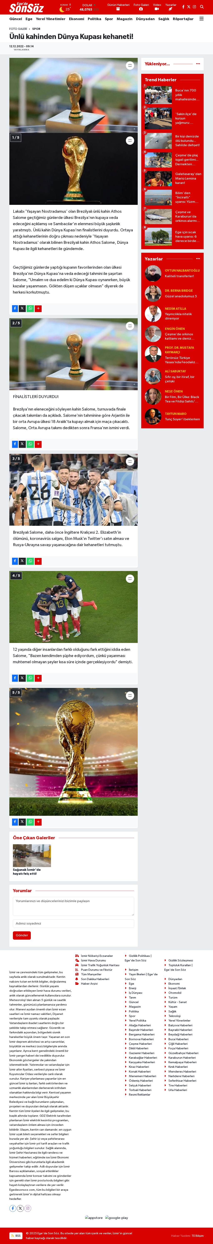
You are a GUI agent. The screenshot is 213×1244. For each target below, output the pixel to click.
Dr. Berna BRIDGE (179, 290)
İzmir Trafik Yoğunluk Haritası (100, 965)
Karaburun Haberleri (182, 1057)
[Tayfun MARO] (153, 416)
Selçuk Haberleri (140, 1085)
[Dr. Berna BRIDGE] (153, 293)
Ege (29, 19)
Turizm (172, 997)
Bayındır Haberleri (141, 1029)
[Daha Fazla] (38, 308)
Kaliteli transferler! (179, 276)
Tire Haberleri (177, 1085)
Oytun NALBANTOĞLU (182, 270)
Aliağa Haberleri (140, 1025)
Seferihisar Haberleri (182, 1080)
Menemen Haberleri (142, 1076)
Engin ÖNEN (175, 328)
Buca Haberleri (178, 1039)
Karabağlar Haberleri (143, 1057)
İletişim (133, 969)
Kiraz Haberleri (139, 1066)
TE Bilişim (198, 1235)
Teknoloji (174, 1016)
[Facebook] (12, 1208)
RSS (18, 1235)
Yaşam (172, 1006)
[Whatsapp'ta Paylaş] (30, 308)
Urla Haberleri (177, 1090)
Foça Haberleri (178, 1048)
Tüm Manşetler (91, 974)
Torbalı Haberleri (140, 1090)
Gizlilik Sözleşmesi (180, 960)
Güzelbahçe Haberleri (183, 1053)
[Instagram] (27, 1208)
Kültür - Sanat (177, 1002)
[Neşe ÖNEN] (153, 396)
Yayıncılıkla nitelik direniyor (178, 316)
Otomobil (174, 992)
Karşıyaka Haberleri (142, 1062)
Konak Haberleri (140, 1071)
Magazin (125, 19)
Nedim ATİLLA (175, 308)
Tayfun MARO (176, 413)
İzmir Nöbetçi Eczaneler (97, 955)
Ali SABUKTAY (175, 371)
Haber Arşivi (89, 983)
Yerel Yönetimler (51, 19)
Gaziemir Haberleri (141, 1053)
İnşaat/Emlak (177, 988)
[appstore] (94, 1218)
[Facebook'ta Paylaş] (15, 308)
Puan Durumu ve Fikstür (96, 969)
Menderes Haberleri (182, 1071)
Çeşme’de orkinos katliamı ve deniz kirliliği (179, 337)
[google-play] (116, 1218)
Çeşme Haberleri (140, 1043)
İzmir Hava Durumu (93, 960)
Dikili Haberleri (138, 1048)
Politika (94, 19)
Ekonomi (76, 19)
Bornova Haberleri (141, 1039)
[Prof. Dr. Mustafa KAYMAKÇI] (153, 354)
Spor (109, 19)
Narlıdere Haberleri (181, 1076)
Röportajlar (183, 19)
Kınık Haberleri (178, 1066)
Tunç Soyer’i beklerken (182, 419)
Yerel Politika (137, 1020)
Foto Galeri (18, 29)
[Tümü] (198, 64)
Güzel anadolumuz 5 (181, 296)
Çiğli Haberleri (178, 1043)
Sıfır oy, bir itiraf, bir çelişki (179, 379)
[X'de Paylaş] (22, 308)
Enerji (132, 988)
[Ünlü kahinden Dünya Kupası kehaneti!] (73, 95)
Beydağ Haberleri (180, 1034)
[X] (20, 1208)
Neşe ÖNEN (174, 391)
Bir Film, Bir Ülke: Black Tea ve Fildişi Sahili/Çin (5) (182, 399)
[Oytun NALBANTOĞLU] (153, 273)
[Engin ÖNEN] (153, 333)
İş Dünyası (135, 992)
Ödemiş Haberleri (141, 1080)
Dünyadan (145, 19)
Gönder (22, 935)
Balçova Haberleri (180, 1025)
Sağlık (163, 19)
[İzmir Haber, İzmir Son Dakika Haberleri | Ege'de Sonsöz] (27, 7)
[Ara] (202, 7)
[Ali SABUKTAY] (153, 376)
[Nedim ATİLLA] (153, 313)
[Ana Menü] (201, 19)
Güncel (15, 19)
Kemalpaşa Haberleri (182, 1062)
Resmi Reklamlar (139, 1094)
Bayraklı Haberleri (180, 1029)
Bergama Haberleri (142, 1034)
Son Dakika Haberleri (95, 979)
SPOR (36, 29)
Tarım (132, 997)
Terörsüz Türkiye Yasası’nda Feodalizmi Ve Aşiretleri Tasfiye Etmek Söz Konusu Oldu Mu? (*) (182, 360)
